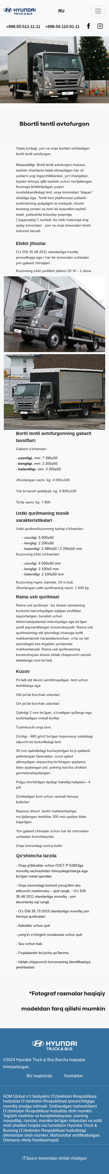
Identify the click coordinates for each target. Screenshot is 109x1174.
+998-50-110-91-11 (62, 27)
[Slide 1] (54, 96)
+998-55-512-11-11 (23, 27)
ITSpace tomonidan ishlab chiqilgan (54, 1158)
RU (61, 11)
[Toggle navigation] (98, 11)
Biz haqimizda (39, 1076)
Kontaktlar (73, 1076)
